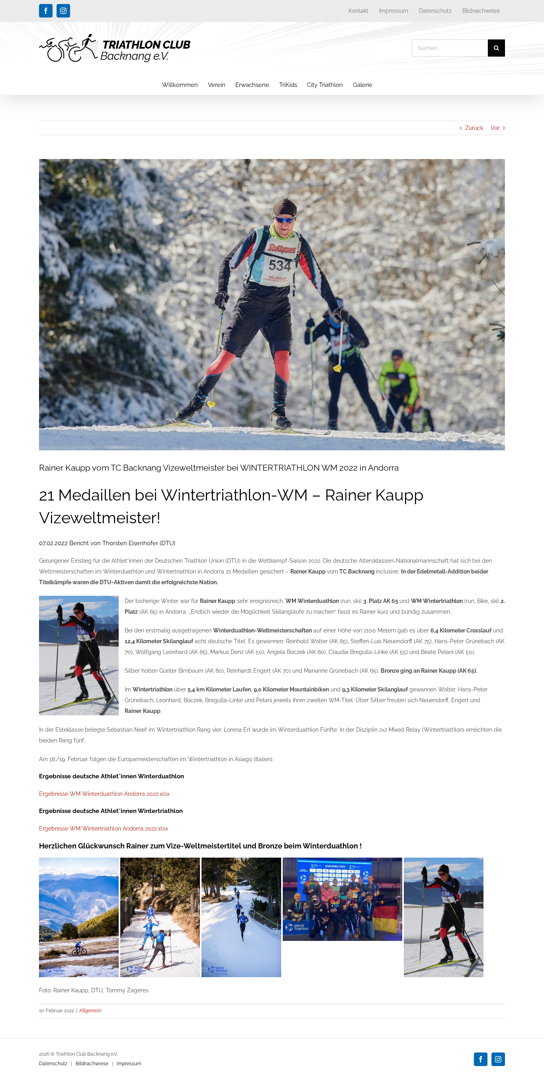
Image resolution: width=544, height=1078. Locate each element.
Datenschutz (53, 1063)
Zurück (474, 128)
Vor (495, 128)
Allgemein (90, 1010)
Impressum (129, 1063)
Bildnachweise (92, 1063)
